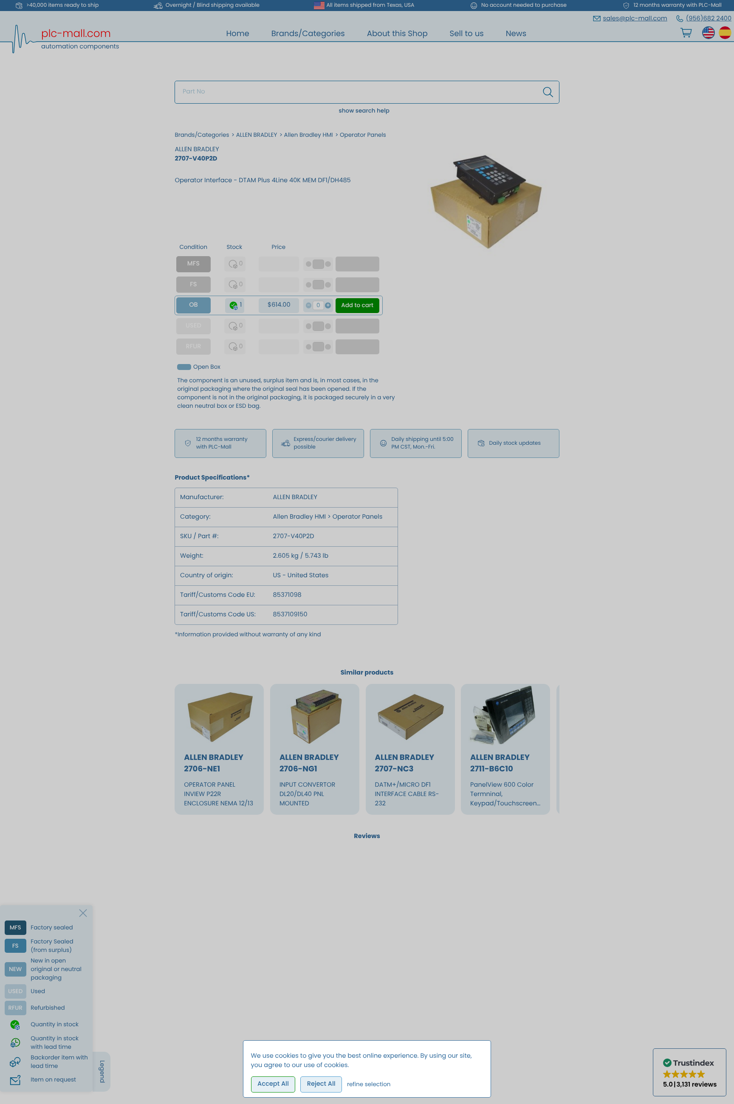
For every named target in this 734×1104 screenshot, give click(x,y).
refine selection (369, 1084)
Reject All (321, 1084)
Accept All (273, 1084)
